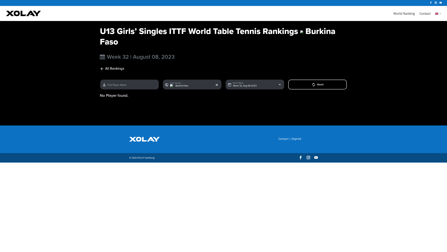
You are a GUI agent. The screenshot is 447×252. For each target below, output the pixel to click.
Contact (425, 14)
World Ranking (404, 14)
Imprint (296, 139)
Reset (320, 84)
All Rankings (114, 69)
